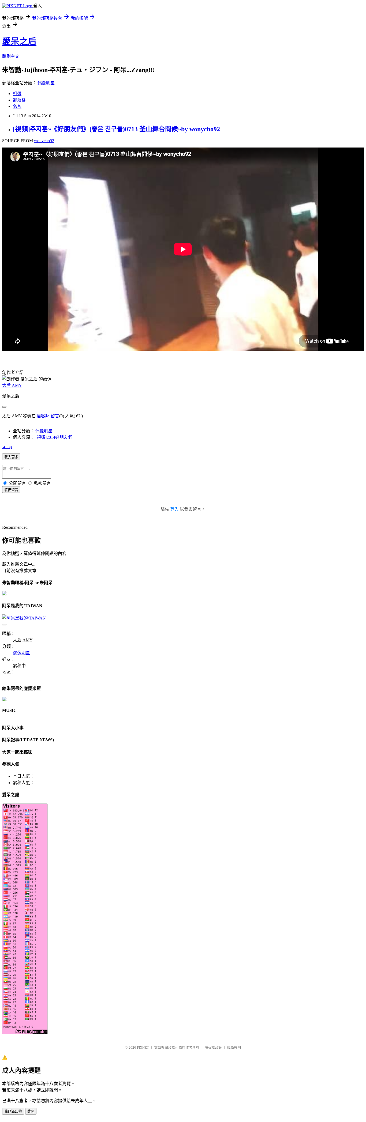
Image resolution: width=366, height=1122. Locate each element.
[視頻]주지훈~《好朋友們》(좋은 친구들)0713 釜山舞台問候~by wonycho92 (116, 129)
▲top (7, 446)
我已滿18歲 (13, 1111)
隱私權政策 (213, 1047)
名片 (17, 106)
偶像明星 (46, 83)
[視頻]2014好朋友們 (53, 437)
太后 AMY (12, 385)
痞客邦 (43, 416)
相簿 (17, 93)
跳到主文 (10, 56)
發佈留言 (11, 490)
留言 (55, 416)
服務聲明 (234, 1047)
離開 (30, 1111)
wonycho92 (44, 140)
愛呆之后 (19, 41)
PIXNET (143, 1047)
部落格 (19, 100)
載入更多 (11, 457)
